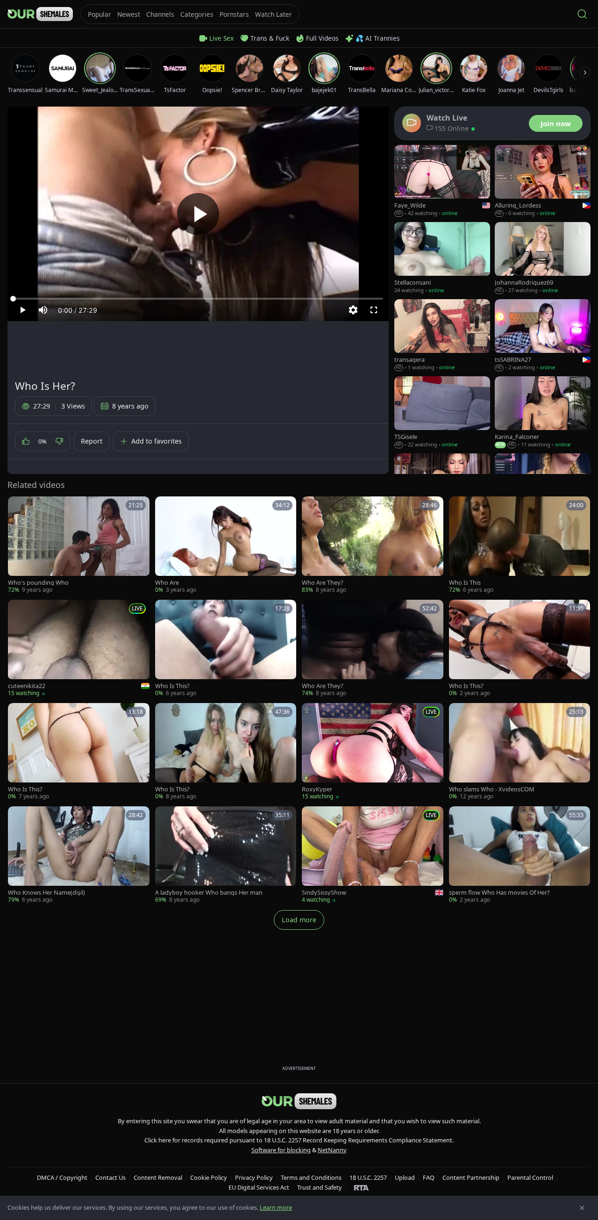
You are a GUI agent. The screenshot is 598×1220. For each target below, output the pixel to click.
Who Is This (465, 583)
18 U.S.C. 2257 (368, 1177)
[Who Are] (226, 545)
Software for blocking (281, 1150)
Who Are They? (322, 583)
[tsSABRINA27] (543, 335)
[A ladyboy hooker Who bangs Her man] (226, 855)
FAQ (428, 1177)
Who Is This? (172, 686)
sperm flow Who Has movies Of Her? (499, 893)
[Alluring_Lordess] (543, 181)
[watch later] (18, 506)
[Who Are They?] (372, 545)
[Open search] (582, 14)
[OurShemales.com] (40, 14)
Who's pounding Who (38, 583)
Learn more (276, 1207)
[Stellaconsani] (442, 258)
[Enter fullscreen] (373, 310)
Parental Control (530, 1177)
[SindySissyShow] (372, 855)
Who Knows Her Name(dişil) (46, 893)
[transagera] (442, 335)
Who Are (167, 583)
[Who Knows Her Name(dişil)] (79, 855)
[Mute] (43, 310)
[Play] (198, 214)
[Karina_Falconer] (543, 412)
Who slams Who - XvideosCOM (491, 789)
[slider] (198, 298)
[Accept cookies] (582, 1207)
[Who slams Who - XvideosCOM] (520, 752)
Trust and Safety (319, 1187)
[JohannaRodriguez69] (543, 258)
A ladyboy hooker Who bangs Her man (209, 893)
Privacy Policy (254, 1177)
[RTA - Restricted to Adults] (361, 1187)
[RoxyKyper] (372, 752)
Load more (299, 919)
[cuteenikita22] (79, 648)
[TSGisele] (442, 412)
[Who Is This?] (226, 648)
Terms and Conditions (311, 1177)
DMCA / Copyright (62, 1177)
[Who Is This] (520, 545)
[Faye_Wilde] (442, 181)
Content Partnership (470, 1177)
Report (91, 441)
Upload (405, 1177)
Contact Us (110, 1177)
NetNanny (332, 1150)
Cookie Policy (208, 1177)
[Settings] (353, 310)
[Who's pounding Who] (79, 545)
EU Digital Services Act (258, 1187)
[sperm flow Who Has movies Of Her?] (520, 855)
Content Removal (158, 1177)
